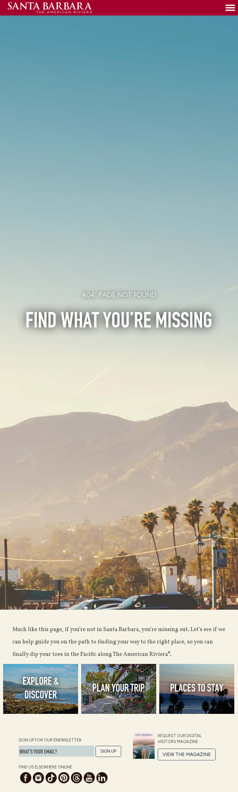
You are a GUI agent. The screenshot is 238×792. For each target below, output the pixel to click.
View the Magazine (187, 754)
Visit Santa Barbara (115, 7)
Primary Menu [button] (230, 8)
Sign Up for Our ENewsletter (50, 740)
